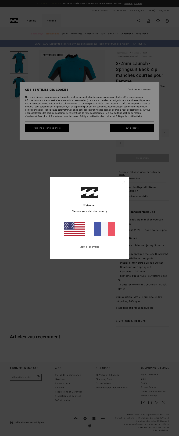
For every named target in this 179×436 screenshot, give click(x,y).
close (123, 182)
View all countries (89, 247)
